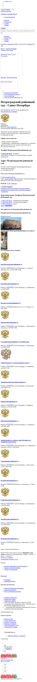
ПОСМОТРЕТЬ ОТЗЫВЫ (9, 111)
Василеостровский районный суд (11, 264)
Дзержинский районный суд (10, 461)
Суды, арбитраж (9, 96)
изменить (6, 11)
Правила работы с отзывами (16, 636)
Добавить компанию (10, 597)
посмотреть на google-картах (9, 190)
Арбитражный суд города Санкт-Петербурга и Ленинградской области (16, 441)
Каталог (6, 20)
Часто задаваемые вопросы (12, 591)
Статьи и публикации (11, 569)
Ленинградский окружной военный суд (13, 382)
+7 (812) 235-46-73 (6, 204)
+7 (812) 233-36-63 (6, 202)
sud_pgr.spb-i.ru (11, 127)
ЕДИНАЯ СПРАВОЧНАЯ (9, 14)
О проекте (7, 579)
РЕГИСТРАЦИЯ (11, 49)
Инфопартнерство (9, 581)
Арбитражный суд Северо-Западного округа (15, 363)
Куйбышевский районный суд (10, 500)
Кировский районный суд (9, 401)
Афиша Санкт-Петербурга (12, 568)
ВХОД (3, 49)
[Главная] (4, 91)
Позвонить (4, 191)
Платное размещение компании (14, 588)
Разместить (7, 22)
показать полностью (9, 146)
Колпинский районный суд (9, 480)
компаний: (13, 44)
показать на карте (6, 188)
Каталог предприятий (11, 93)
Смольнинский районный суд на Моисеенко (15, 342)
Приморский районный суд (9, 421)
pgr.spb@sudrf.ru (10, 177)
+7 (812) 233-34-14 (6, 200)
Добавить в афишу (10, 601)
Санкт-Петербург (9, 17)
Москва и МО (8, 619)
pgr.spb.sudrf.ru (8, 179)
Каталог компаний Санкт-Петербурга (15, 566)
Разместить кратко (10, 599)
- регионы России (9, 77)
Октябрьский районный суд (10, 519)
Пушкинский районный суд (10, 538)
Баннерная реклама (10, 590)
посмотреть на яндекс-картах (21, 188)
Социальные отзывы (9, 559)
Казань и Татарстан (10, 622)
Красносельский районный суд (11, 303)
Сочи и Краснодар (10, 620)
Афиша (6, 25)
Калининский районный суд (10, 284)
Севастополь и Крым (10, 627)
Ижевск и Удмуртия (10, 624)
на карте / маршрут (6, 186)
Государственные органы (12, 94)
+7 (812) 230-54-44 (6, 153)
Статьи (6, 23)
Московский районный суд (9, 322)
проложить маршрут (25, 190)
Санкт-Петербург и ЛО (11, 625)
